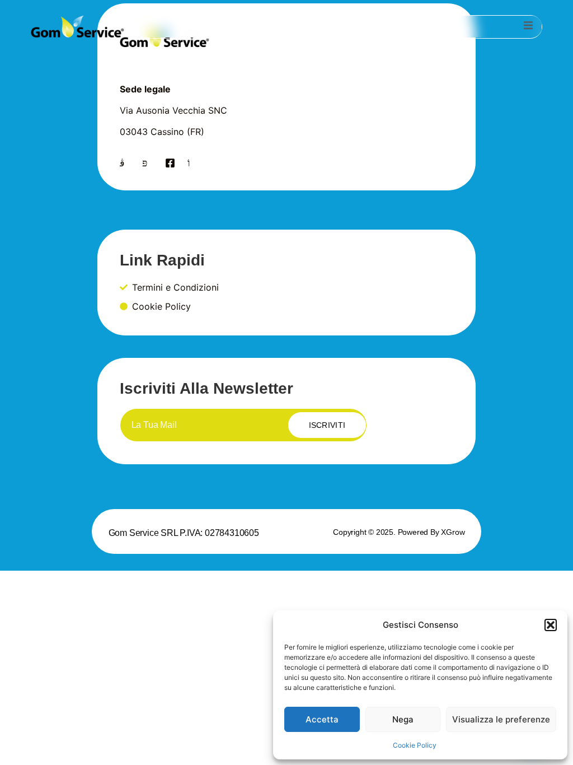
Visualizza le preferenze (501, 719)
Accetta (322, 719)
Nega (403, 719)
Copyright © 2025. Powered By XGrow (398, 532)
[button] (550, 625)
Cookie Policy (414, 745)
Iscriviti (327, 425)
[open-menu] (528, 27)
